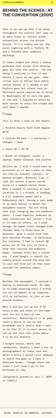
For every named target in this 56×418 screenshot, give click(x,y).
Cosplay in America (13, 2)
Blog (7, 412)
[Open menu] (51, 2)
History (47, 412)
